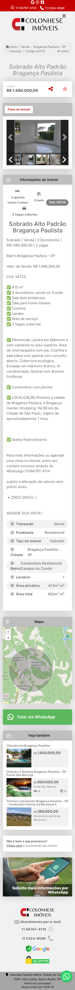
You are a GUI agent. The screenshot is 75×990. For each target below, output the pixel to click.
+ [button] (8, 631)
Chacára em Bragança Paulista (28, 745)
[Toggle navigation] (64, 16)
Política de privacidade (37, 983)
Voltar (64, 51)
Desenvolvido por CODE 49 (37, 986)
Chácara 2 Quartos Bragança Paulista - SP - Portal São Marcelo (37, 773)
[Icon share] (32, 2)
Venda (25, 47)
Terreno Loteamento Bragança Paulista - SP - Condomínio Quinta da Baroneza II (37, 802)
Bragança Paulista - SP (50, 47)
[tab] (19, 109)
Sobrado (15, 51)
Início (13, 47)
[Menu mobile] (37, 24)
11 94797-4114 (26, 8)
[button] (11, 137)
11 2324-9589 (55, 8)
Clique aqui (14, 845)
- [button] (8, 637)
